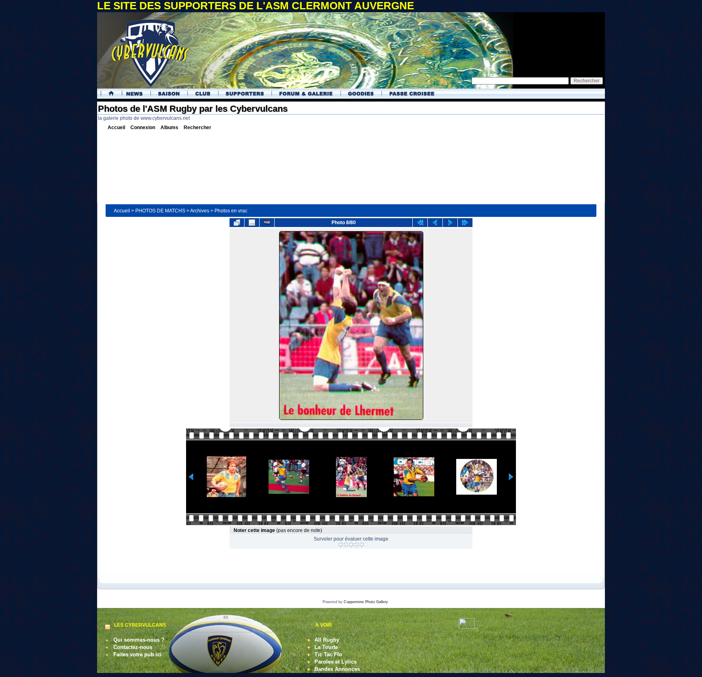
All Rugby (326, 640)
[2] (346, 544)
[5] (361, 544)
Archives (199, 211)
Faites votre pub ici (137, 654)
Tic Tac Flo (328, 654)
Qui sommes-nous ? (139, 640)
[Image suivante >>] (450, 222)
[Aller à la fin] (465, 222)
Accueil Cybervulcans (108, 94)
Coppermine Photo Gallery (366, 602)
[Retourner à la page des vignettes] (237, 222)
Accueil (122, 211)
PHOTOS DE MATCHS (160, 211)
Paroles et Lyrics (335, 662)
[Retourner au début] (420, 222)
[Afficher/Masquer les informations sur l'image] (252, 222)
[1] (340, 544)
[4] (356, 544)
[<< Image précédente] (435, 222)
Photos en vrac (230, 211)
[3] (351, 544)
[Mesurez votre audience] (466, 626)
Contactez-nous (132, 647)
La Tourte (326, 647)
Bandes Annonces (337, 669)
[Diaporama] (267, 222)
